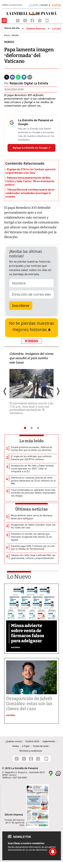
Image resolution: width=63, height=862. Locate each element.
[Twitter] (6, 77)
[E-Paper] (54, 5)
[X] (25, 20)
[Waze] (58, 773)
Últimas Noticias (35, 28)
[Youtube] (47, 20)
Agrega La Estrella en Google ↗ (31, 147)
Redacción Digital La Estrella (29, 83)
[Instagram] (40, 20)
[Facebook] (32, 20)
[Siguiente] (58, 391)
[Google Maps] (51, 773)
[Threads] (18, 20)
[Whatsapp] (18, 77)
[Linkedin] (24, 77)
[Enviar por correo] (29, 77)
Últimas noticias (31, 509)
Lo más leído (31, 440)
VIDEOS (31, 341)
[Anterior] (5, 391)
